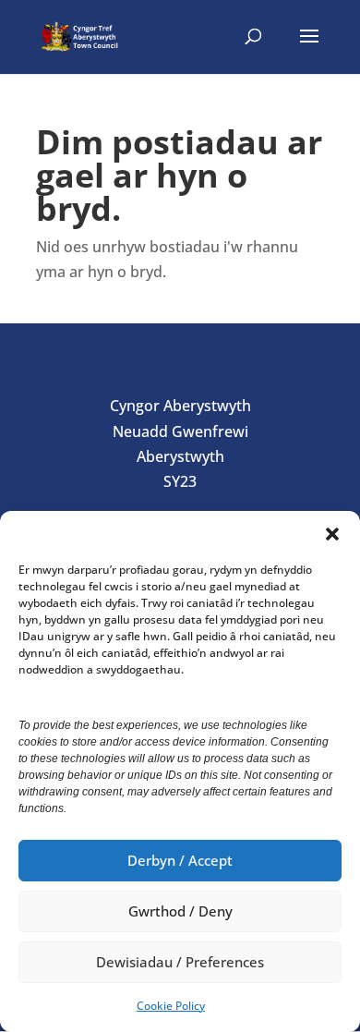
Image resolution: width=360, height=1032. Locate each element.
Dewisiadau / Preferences (180, 962)
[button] (332, 534)
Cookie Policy (171, 1006)
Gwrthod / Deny (180, 911)
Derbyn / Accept (180, 860)
